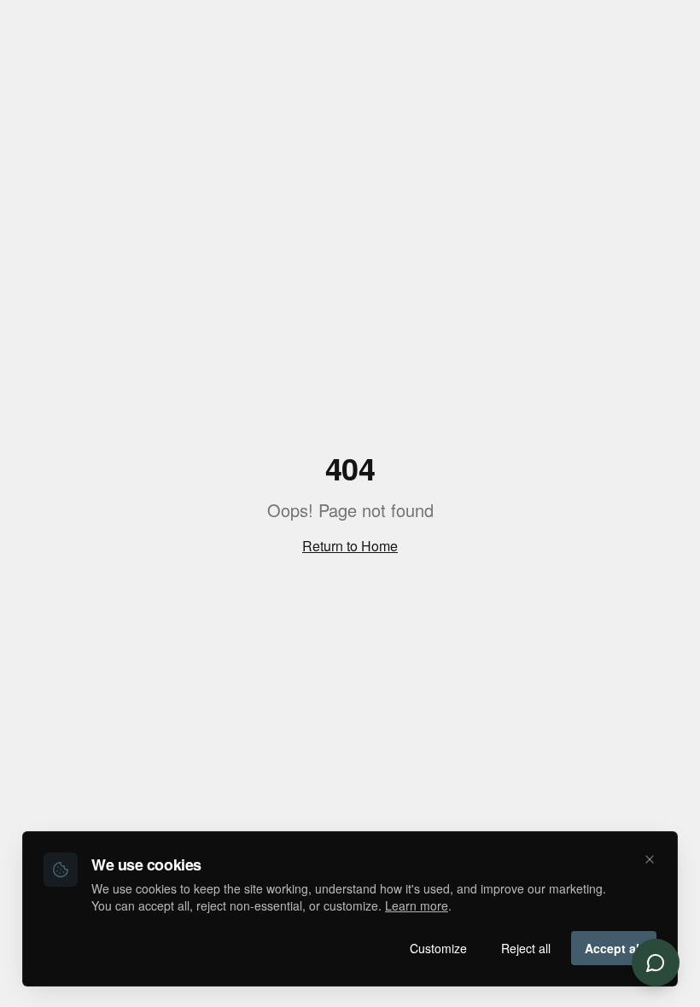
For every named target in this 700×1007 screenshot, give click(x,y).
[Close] (649, 859)
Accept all (614, 948)
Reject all (526, 948)
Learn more (416, 905)
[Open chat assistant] (656, 963)
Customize (438, 948)
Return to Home (350, 546)
